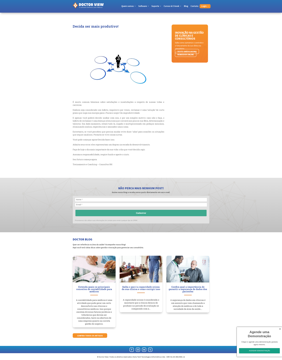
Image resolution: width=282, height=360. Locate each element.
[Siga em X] (150, 350)
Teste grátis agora (187, 51)
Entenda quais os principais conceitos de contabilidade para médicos (94, 289)
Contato (194, 6)
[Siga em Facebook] (132, 350)
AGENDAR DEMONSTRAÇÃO (259, 351)
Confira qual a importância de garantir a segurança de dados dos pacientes (188, 289)
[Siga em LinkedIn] (144, 350)
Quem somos (127, 6)
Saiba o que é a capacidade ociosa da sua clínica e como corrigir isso (141, 288)
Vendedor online (185, 54)
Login (204, 6)
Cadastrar (141, 213)
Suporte (155, 6)
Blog (186, 6)
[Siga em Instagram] (138, 350)
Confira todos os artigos (90, 335)
